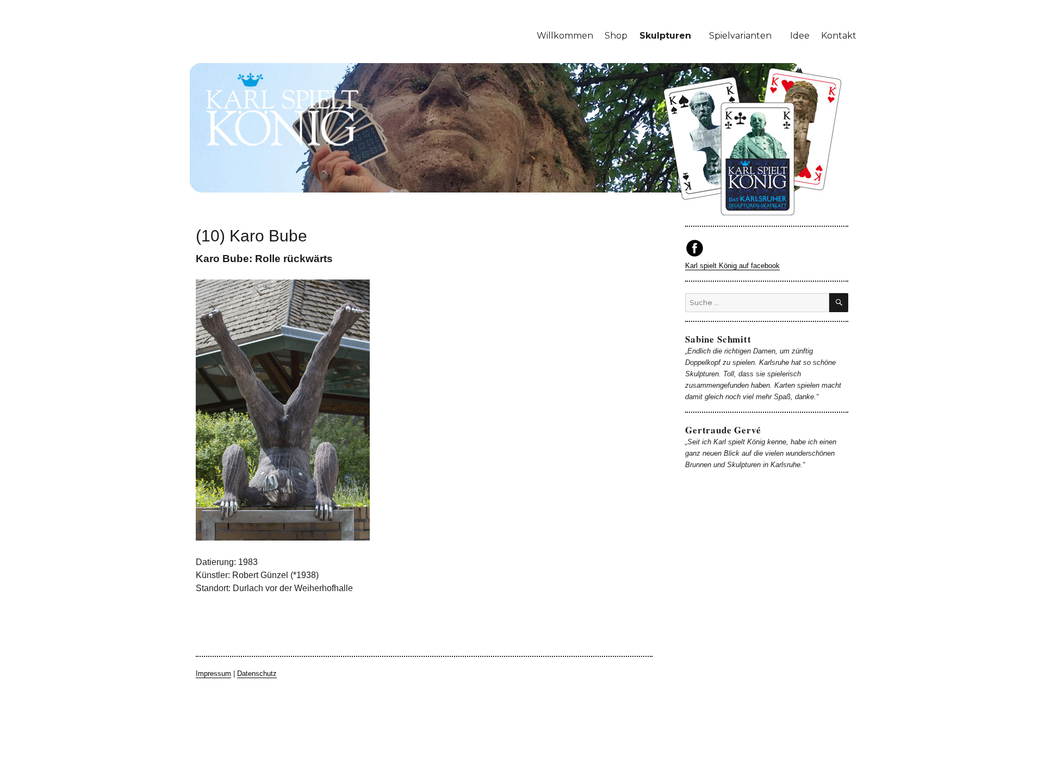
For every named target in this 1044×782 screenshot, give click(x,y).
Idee (800, 35)
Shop (616, 35)
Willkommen (565, 35)
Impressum (213, 673)
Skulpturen (665, 35)
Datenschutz (257, 673)
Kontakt (838, 35)
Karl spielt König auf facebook (732, 266)
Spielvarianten (740, 35)
